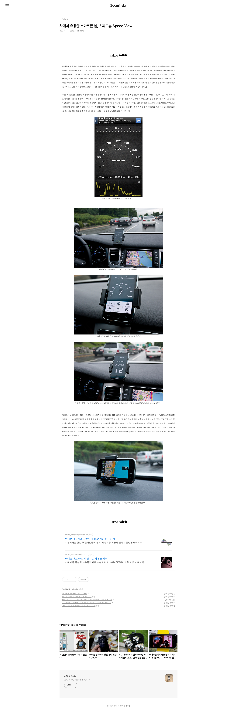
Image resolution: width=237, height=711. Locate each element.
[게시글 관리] (74, 579)
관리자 (128, 706)
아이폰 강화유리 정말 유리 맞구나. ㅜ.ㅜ (76, 597)
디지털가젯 (66, 589)
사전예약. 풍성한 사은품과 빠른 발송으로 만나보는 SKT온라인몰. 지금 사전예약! (104, 562)
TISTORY (119, 706)
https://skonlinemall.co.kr (76, 534)
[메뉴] (7, 5)
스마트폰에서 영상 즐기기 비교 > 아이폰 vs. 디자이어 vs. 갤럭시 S (86, 603)
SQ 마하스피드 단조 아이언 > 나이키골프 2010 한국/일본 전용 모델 (87, 600)
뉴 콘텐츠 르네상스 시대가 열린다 (74, 594)
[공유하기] (70, 579)
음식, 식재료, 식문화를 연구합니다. (77, 680)
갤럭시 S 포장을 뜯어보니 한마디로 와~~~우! (78, 606)
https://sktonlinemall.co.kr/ (77, 554)
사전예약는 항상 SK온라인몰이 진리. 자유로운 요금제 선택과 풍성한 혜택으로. (104, 542)
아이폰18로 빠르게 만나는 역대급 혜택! (86, 558)
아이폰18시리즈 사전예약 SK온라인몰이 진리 (90, 538)
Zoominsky (118, 5)
